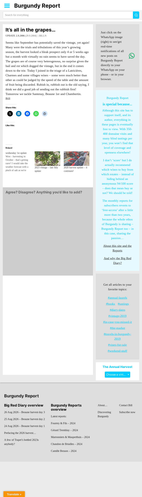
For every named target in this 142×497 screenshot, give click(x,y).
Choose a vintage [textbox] (117, 374)
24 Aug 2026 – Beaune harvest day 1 (24, 426)
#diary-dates (117, 310)
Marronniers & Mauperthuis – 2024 (70, 437)
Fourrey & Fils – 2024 (63, 423)
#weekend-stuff (117, 351)
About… (102, 405)
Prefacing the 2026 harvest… (20, 432)
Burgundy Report (37, 5)
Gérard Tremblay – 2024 (64, 430)
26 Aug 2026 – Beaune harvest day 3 (24, 412)
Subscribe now (127, 412)
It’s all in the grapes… (30, 30)
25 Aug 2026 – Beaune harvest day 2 (24, 419)
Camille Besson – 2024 (63, 450)
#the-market (117, 328)
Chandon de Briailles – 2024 (66, 444)
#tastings (123, 304)
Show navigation (7, 5)
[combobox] (117, 375)
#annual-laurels (117, 297)
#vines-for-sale (117, 344)
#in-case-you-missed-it (117, 322)
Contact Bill (125, 405)
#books (110, 304)
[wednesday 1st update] (20, 161)
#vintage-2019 (117, 316)
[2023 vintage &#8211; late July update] (47, 158)
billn (42, 35)
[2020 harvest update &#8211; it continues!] (76, 158)
